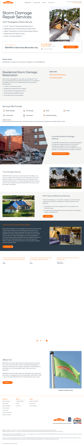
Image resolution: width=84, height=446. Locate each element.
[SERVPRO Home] (8, 2)
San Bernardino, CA (7, 62)
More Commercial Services (60, 153)
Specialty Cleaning (6, 414)
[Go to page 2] (42, 340)
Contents (63, 121)
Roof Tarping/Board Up (46, 121)
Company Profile (19, 401)
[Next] (47, 341)
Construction (5, 410)
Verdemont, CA (31, 62)
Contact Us (51, 2)
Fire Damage (5, 403)
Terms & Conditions (33, 401)
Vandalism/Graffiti (56, 121)
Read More (7, 382)
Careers (18, 403)
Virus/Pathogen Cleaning (28, 121)
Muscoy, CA (16, 62)
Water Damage (6, 401)
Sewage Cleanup (6, 121)
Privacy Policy (32, 403)
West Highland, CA (40, 62)
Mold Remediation (6, 405)
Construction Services (55, 77)
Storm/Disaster (5, 408)
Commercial (36, 2)
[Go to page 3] (43, 340)
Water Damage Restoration (57, 74)
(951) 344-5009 (77, 3)
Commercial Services (7, 412)
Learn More (48, 216)
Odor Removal (37, 121)
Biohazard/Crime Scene (16, 121)
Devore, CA (23, 62)
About (44, 2)
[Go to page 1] (40, 340)
